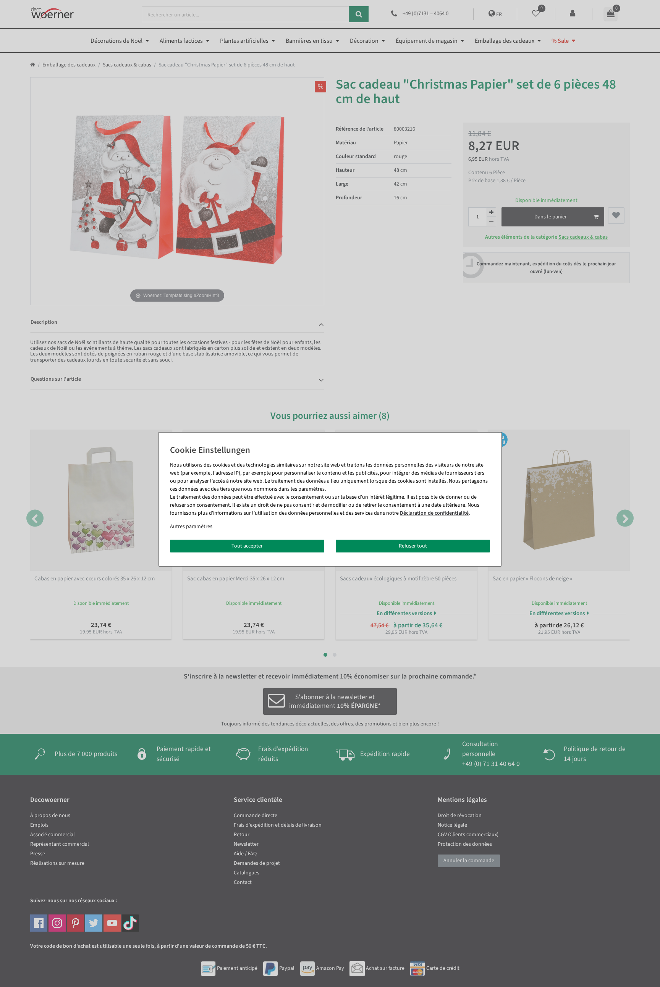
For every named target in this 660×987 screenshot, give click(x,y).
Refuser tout (413, 545)
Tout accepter (247, 545)
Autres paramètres (191, 526)
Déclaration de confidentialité (434, 513)
